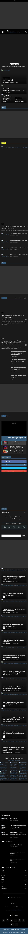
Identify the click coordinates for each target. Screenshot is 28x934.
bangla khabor (6, 82)
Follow (23, 464)
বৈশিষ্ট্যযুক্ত (25, 298)
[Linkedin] (11, 920)
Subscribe (23, 470)
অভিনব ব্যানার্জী (3, 228)
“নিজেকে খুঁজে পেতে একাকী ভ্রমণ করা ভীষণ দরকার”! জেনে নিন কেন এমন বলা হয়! (13, 594)
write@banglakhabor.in (16, 910)
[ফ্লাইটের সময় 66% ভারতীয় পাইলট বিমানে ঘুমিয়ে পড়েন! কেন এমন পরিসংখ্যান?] (5, 249)
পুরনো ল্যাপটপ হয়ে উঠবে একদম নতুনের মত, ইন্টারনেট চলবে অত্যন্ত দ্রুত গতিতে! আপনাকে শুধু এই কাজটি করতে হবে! (13, 749)
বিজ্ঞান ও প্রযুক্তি (5, 752)
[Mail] (15, 920)
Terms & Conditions (14, 929)
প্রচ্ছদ (20, 298)
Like (24, 461)
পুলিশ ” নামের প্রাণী (13, 818)
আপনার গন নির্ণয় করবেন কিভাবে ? (16, 844)
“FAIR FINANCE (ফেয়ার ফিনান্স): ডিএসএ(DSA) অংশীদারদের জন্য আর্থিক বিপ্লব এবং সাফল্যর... (18, 834)
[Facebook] (3, 920)
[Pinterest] (19, 920)
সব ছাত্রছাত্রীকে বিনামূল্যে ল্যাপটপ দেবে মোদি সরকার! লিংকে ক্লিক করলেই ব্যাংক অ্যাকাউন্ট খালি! (14, 656)
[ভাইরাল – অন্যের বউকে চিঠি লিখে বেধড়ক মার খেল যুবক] (5, 378)
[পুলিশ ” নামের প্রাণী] (5, 820)
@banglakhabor (14, 760)
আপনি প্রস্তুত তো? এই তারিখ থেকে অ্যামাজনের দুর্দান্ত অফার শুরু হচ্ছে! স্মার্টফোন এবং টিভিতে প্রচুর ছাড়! (13, 733)
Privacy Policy (6, 929)
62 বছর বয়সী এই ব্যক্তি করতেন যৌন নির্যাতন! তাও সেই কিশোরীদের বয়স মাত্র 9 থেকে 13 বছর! (13, 687)
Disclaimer (22, 929)
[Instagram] (7, 920)
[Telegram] (23, 920)
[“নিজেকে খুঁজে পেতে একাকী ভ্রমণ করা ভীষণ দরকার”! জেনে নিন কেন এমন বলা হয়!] (5, 235)
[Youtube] (16, 924)
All (15, 298)
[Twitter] (12, 924)
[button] (2, 32)
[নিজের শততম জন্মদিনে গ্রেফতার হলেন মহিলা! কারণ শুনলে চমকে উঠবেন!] (5, 370)
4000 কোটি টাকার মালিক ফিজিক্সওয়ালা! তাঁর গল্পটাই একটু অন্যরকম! (12, 316)
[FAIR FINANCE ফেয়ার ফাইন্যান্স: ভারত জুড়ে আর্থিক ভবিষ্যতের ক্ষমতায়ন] (14, 91)
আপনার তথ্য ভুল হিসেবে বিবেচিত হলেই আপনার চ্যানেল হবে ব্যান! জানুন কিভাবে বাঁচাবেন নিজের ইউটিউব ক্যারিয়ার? (14, 578)
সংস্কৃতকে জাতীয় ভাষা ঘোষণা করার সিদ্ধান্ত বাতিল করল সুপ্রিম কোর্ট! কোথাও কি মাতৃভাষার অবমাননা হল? (18, 353)
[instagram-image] (4, 766)
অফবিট (3, 223)
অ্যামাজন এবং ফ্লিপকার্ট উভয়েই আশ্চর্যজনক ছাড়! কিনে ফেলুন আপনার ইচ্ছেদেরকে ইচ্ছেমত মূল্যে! (14, 672)
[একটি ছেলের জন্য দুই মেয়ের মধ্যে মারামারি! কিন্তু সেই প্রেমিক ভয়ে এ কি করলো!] (5, 362)
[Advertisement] (14, 15)
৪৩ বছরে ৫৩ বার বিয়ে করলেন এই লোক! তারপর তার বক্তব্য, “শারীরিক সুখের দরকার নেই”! (13, 342)
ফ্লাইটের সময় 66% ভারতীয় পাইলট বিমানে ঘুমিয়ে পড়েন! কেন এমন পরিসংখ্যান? (13, 625)
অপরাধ (4, 690)
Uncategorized (6, 78)
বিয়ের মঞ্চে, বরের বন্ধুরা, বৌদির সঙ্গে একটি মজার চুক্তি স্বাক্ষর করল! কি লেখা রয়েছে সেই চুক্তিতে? (14, 718)
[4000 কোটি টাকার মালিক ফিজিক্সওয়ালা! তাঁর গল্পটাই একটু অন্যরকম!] (5, 256)
